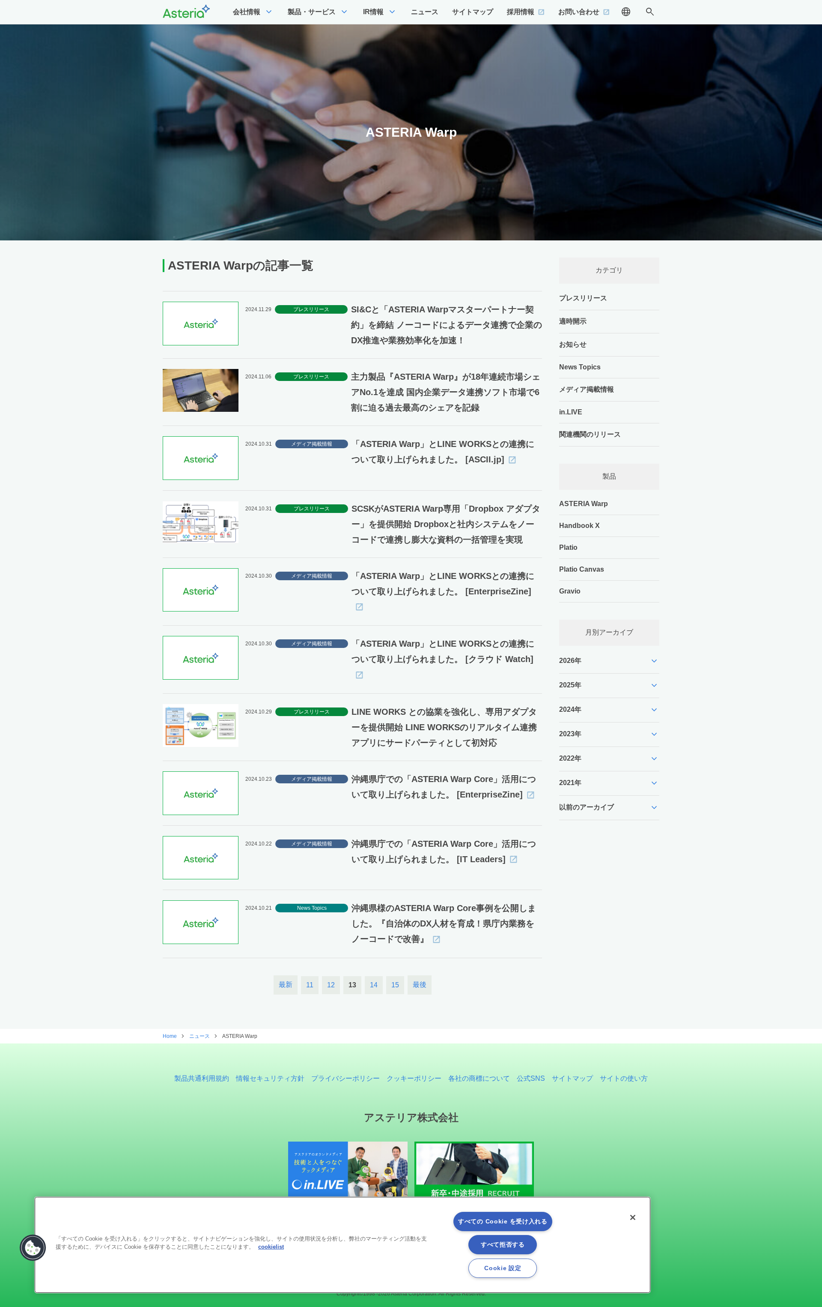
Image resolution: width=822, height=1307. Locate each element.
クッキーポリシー (414, 1078)
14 (374, 985)
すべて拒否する (503, 1244)
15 (395, 985)
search (650, 12)
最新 (285, 984)
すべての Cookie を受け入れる (503, 1221)
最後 (419, 984)
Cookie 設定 (502, 1268)
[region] (342, 1244)
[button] (33, 1248)
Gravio (570, 591)
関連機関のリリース (590, 434)
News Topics (580, 367)
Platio (568, 547)
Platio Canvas (581, 569)
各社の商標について (479, 1078)
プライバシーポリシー (345, 1078)
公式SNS (531, 1078)
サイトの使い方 (624, 1078)
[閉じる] (632, 1217)
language (626, 12)
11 (309, 985)
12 (331, 985)
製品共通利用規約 (201, 1078)
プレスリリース (583, 298)
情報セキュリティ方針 (270, 1078)
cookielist (271, 1247)
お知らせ (573, 344)
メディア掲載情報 (586, 389)
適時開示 (573, 321)
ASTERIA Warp (583, 503)
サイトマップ (572, 1078)
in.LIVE (570, 412)
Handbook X (579, 525)
